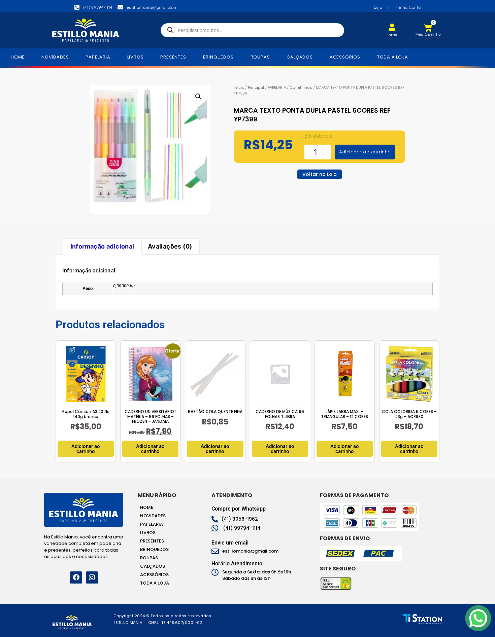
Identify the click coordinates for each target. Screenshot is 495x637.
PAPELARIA (98, 57)
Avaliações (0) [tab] (170, 246)
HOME (18, 57)
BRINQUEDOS (218, 57)
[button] (198, 96)
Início (239, 87)
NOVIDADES (55, 57)
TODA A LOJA (392, 57)
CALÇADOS (299, 57)
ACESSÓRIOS (345, 57)
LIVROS (135, 57)
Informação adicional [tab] (102, 246)
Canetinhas (301, 87)
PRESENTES (173, 57)
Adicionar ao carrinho (365, 152)
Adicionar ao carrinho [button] (85, 448)
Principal (256, 87)
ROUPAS (260, 57)
